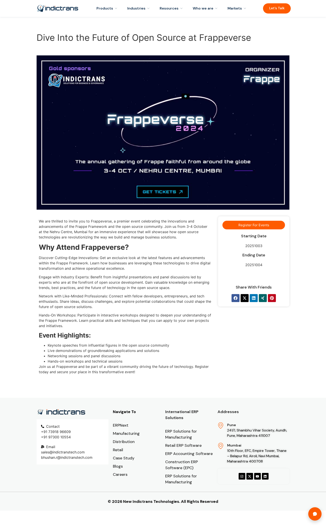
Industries (136, 8)
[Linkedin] (254, 298)
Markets (235, 8)
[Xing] (263, 298)
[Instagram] (242, 476)
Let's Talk (277, 8)
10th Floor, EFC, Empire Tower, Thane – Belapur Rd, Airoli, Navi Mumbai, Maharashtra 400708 (257, 456)
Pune (231, 425)
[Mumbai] (221, 446)
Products (104, 8)
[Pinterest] (272, 298)
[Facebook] (236, 298)
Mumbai (234, 445)
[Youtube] (257, 476)
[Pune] (221, 425)
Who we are (203, 8)
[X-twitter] (245, 298)
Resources (169, 8)
